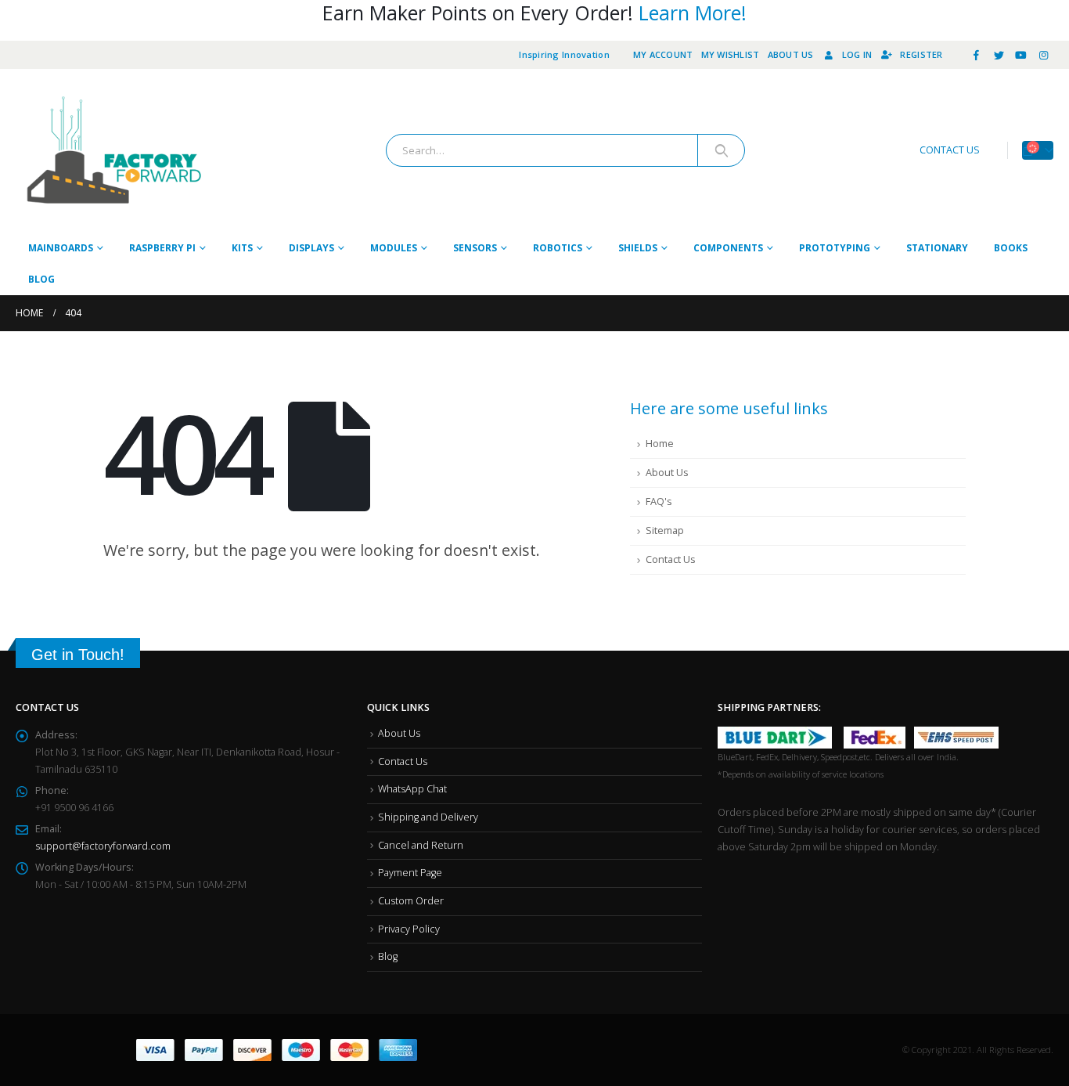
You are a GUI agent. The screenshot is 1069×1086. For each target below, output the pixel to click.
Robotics (557, 247)
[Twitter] (998, 55)
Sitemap (665, 530)
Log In (857, 54)
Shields (637, 247)
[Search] (721, 150)
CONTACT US (950, 150)
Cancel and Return (420, 845)
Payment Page (410, 872)
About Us (791, 54)
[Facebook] (976, 55)
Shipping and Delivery (428, 817)
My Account (663, 54)
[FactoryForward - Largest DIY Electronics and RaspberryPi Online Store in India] (113, 150)
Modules (393, 247)
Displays (311, 247)
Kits (242, 247)
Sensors (475, 247)
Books (1011, 247)
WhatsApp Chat (412, 789)
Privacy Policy (409, 929)
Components (728, 247)
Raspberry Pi (162, 247)
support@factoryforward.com (103, 846)
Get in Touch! (77, 654)
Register (921, 54)
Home (660, 443)
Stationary (937, 247)
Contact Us (671, 559)
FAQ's (659, 501)
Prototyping (834, 247)
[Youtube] (1021, 55)
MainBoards (60, 247)
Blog (41, 279)
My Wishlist (730, 54)
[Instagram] (1043, 55)
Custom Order (411, 900)
